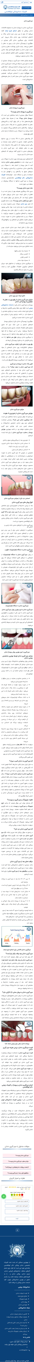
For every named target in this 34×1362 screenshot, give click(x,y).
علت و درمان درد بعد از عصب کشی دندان (16, 1328)
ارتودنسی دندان (23, 1305)
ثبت (17, 1218)
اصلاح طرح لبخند (22, 1296)
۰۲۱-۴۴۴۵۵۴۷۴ (27, 8)
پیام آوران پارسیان (10, 1361)
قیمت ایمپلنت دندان (21, 1293)
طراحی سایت (24, 1361)
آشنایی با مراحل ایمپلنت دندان (18, 1314)
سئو (18, 1361)
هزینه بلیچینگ (23, 1299)
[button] (3, 1196)
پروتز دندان (24, 1302)
